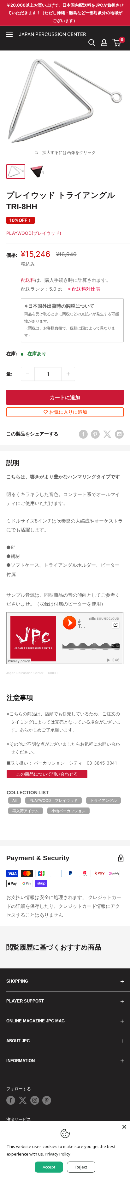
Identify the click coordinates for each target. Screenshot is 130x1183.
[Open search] (91, 42)
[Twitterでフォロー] (22, 1100)
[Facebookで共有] (83, 434)
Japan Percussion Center (24, 673)
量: (9, 374)
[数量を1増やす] (68, 374)
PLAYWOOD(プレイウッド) (33, 233)
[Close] (124, 1127)
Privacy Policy (57, 1154)
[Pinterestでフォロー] (46, 1100)
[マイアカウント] (104, 42)
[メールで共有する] (119, 434)
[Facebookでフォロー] (10, 1100)
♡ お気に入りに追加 (65, 412)
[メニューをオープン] (9, 34)
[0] (117, 42)
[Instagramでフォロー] (34, 1100)
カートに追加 (65, 397)
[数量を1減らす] (27, 374)
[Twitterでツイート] (107, 434)
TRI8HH (51, 673)
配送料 (28, 280)
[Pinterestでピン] (95, 434)
